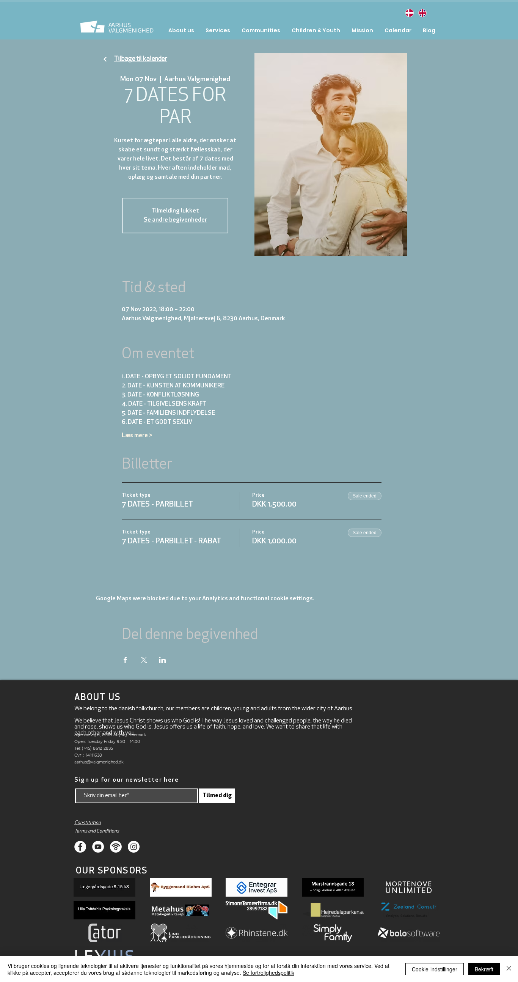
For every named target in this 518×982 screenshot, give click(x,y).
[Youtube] (98, 847)
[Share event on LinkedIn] (162, 660)
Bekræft (484, 969)
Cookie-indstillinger (434, 969)
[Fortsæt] (105, 59)
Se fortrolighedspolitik (268, 972)
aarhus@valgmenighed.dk (99, 762)
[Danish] (409, 13)
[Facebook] (80, 847)
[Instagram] (134, 847)
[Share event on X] (144, 660)
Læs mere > (137, 436)
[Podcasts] (116, 847)
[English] (422, 13)
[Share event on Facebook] (125, 660)
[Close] (508, 969)
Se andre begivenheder (175, 220)
